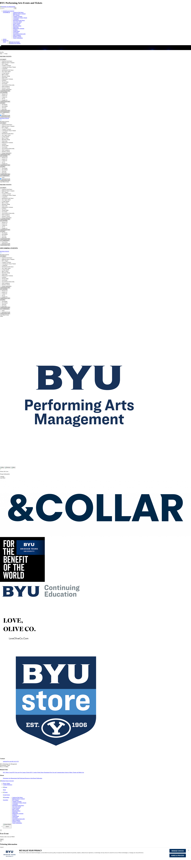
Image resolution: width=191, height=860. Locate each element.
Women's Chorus (6, 88)
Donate (18, 42)
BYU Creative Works (35, 772)
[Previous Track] (8, 467)
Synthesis (15, 29)
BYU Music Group (7, 772)
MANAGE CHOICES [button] (178, 851)
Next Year (4, 109)
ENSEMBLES (6, 12)
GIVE (4, 42)
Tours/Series (5, 242)
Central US (4, 97)
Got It (2, 839)
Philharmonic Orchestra (18, 28)
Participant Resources (25, 778)
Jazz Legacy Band (17, 21)
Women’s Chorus (17, 36)
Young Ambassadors (18, 38)
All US (3, 98)
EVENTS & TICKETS (8, 11)
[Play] (2, 467)
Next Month (5, 106)
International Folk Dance (19, 20)
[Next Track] (13, 467)
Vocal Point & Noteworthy (19, 34)
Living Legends (17, 23)
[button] (188, 850)
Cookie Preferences (7, 784)
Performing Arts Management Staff (11, 778)
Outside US (4, 100)
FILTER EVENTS (4, 118)
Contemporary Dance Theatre (20, 17)
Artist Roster (33, 778)
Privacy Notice (6, 783)
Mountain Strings (17, 25)
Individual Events (6, 115)
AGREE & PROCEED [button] (177, 855)
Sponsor (18, 43)
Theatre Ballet (16, 31)
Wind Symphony (17, 35)
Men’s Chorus (16, 24)
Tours (3, 113)
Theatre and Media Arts (78, 772)
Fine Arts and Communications (57, 772)
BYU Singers (16, 15)
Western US (4, 94)
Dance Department (45, 772)
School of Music (69, 772)
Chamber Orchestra (17, 16)
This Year (4, 107)
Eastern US (4, 95)
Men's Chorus (5, 74)
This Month (4, 104)
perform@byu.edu (7, 761)
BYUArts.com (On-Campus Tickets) (21, 772)
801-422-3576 (15, 761)
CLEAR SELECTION (5, 91)
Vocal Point (16, 32)
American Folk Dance (18, 12)
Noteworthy (16, 27)
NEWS (4, 39)
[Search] (15, 8)
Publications (39, 778)
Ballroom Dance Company (19, 13)
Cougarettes (16, 19)
